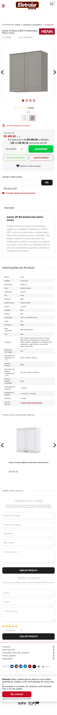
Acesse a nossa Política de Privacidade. (16, 698)
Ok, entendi (17, 694)
